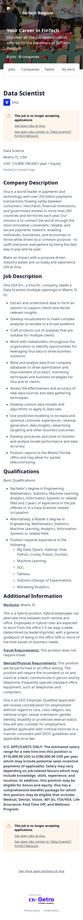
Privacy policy (32, 910)
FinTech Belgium (37, 12)
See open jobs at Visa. (30, 126)
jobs (12, 69)
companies (30, 69)
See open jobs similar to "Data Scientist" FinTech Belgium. (43, 134)
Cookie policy (51, 910)
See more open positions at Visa (41, 871)
